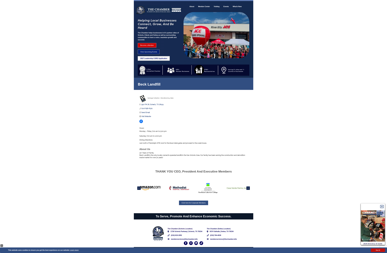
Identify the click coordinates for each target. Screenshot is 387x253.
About (191, 6)
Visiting (217, 6)
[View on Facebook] (141, 123)
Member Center (204, 6)
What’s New (237, 6)
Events (226, 6)
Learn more (74, 250)
